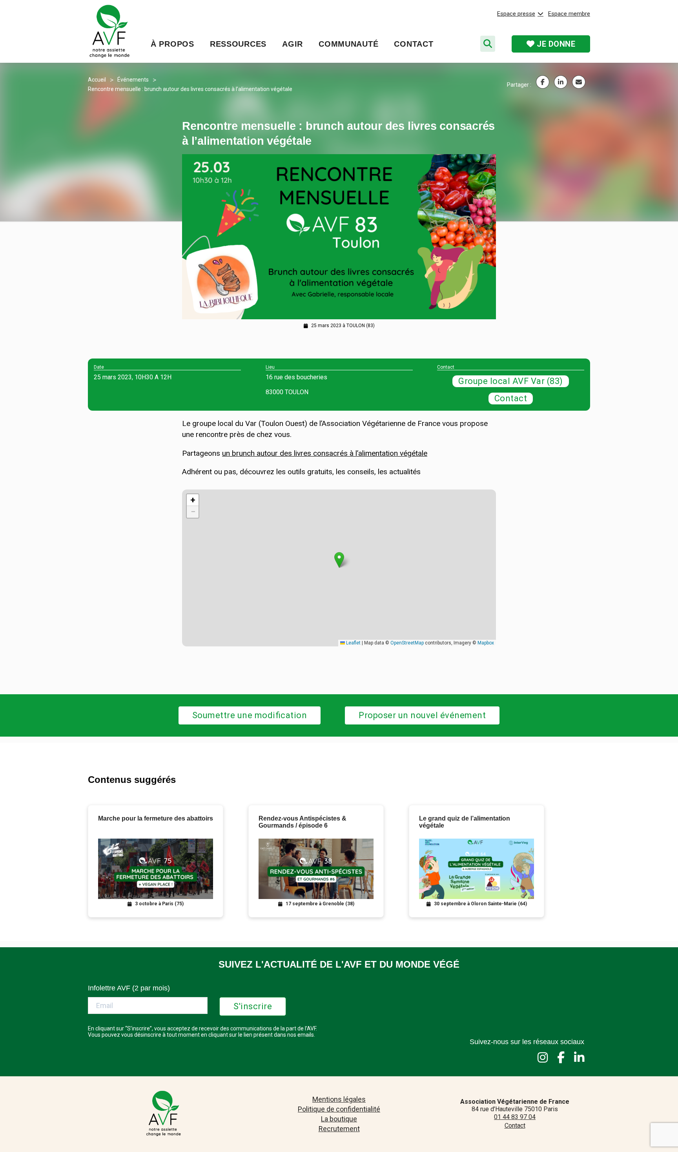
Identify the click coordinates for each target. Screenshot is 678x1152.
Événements (133, 79)
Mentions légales (339, 1099)
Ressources (238, 44)
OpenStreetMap (407, 643)
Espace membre (569, 13)
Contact (413, 44)
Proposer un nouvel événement (422, 715)
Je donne (555, 44)
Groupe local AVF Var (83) (510, 381)
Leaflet (353, 643)
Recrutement (339, 1129)
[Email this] (578, 82)
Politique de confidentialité (339, 1109)
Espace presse (516, 13)
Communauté (348, 44)
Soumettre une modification (249, 715)
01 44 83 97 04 (515, 1117)
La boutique (339, 1119)
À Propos (172, 44)
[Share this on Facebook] (542, 82)
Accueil (97, 79)
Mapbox (486, 643)
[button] (339, 560)
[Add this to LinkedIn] (560, 82)
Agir (292, 44)
